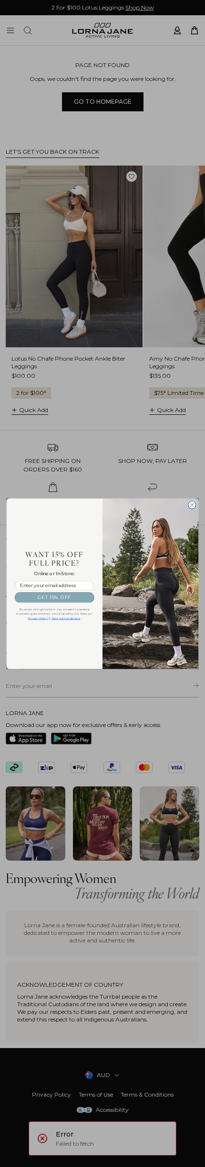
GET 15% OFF (54, 597)
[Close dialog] (192, 505)
